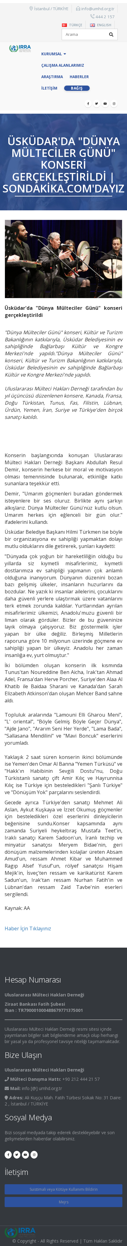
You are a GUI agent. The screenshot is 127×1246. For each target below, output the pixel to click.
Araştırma (52, 76)
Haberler (79, 76)
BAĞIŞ (77, 88)
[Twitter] (96, 103)
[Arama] (111, 34)
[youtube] (105, 103)
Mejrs (63, 1202)
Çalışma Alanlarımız (62, 65)
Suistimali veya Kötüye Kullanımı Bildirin (64, 1189)
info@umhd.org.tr (97, 8)
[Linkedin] (113, 103)
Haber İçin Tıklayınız (28, 928)
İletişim (49, 88)
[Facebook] (88, 103)
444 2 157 (105, 16)
